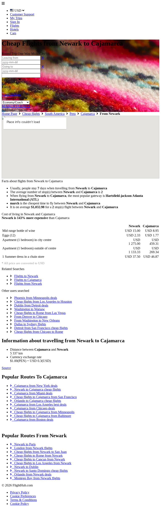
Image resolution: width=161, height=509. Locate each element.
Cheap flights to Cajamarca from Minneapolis (43, 412)
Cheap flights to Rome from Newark (37, 455)
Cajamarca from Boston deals (32, 419)
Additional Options (16, 110)
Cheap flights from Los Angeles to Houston (43, 301)
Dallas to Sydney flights (30, 324)
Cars (13, 33)
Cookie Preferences (23, 496)
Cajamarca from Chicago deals (33, 408)
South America (55, 113)
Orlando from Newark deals (31, 474)
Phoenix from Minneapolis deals (35, 298)
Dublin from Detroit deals (31, 305)
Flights (14, 25)
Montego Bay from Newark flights (36, 478)
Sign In (15, 22)
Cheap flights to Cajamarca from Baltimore (41, 416)
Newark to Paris (24, 444)
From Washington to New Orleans (37, 320)
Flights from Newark (28, 283)
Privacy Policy (19, 492)
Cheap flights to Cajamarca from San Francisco (44, 397)
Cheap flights (31, 113)
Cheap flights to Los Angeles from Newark (41, 463)
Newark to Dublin (25, 467)
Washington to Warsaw (29, 309)
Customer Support (22, 14)
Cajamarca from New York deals (34, 385)
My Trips (16, 18)
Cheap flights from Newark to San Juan (39, 452)
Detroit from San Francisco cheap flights (41, 328)
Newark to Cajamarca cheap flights (36, 389)
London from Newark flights (32, 448)
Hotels (14, 29)
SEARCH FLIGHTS (16, 106)
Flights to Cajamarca (28, 280)
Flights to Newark (26, 276)
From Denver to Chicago (30, 316)
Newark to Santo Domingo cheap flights (40, 470)
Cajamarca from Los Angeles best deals (39, 404)
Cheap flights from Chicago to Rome (38, 331)
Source (6, 368)
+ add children (11, 94)
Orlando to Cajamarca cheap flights (36, 401)
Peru (73, 113)
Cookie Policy (19, 503)
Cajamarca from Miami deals (32, 393)
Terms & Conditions (23, 500)
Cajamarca (88, 113)
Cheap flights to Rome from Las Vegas (40, 313)
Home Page (9, 113)
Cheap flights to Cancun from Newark (38, 459)
